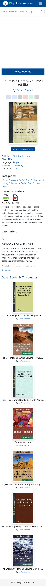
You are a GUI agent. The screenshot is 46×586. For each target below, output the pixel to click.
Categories (24, 71)
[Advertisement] (23, 42)
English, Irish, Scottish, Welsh (31, 180)
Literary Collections (10, 183)
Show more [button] (7, 270)
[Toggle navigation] (40, 3)
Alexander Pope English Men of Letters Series (23, 526)
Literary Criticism (9, 180)
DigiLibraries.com (21, 156)
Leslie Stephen (25, 90)
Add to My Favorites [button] (24, 149)
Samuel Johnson (23, 442)
